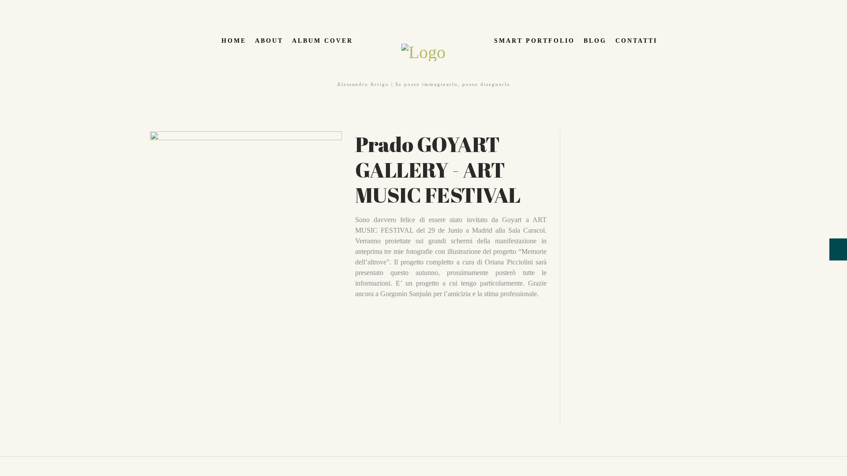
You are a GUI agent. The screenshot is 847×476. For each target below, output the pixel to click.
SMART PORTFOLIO (534, 40)
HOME (233, 40)
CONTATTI (636, 40)
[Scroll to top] (5, 461)
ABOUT (269, 40)
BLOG (595, 40)
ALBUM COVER (322, 40)
